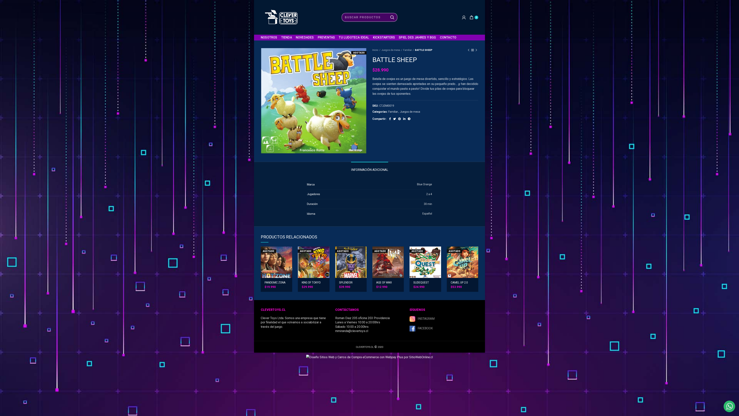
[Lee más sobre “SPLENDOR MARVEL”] (364, 252)
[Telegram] (409, 118)
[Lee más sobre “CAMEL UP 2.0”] (475, 252)
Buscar (392, 17)
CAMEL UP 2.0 (459, 282)
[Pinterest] (399, 118)
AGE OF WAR (384, 282)
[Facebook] (390, 118)
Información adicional (369, 170)
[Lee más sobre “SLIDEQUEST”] (438, 252)
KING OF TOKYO (311, 282)
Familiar (407, 50)
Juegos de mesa (390, 50)
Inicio (375, 50)
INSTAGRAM (426, 318)
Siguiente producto (476, 50)
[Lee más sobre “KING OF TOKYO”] (326, 252)
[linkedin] (404, 118)
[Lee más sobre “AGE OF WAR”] (401, 252)
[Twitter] (394, 118)
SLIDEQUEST (421, 282)
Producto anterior (469, 50)
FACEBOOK (425, 328)
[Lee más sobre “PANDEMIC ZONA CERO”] (289, 252)
